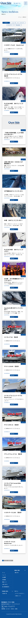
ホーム (19, 17)
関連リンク (4, 582)
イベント (22, 22)
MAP (25, 602)
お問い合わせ (4, 584)
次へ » (11, 560)
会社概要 (4, 577)
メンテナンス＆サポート (19, 593)
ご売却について (18, 595)
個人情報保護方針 (5, 586)
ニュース (14, 22)
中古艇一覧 (4, 593)
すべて (6, 22)
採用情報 (4, 579)
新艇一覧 (16, 572)
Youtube (18, 25)
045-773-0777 (18, 3)
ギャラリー (10, 25)
